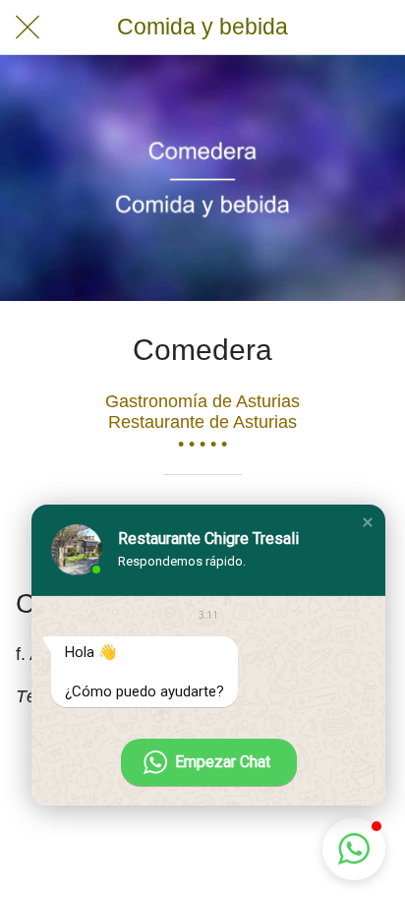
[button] (367, 522)
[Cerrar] (27, 27)
